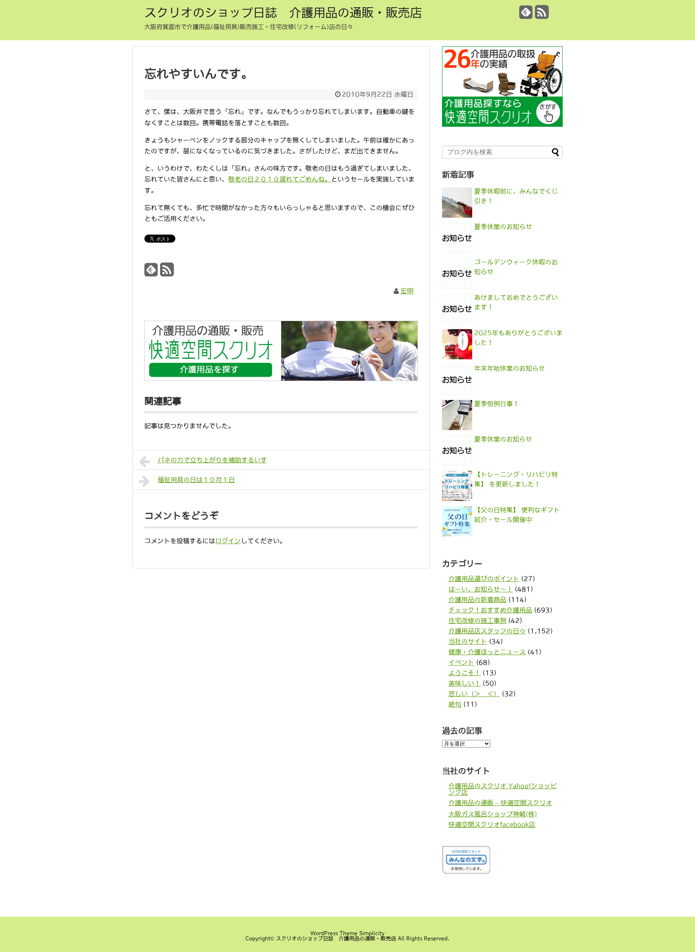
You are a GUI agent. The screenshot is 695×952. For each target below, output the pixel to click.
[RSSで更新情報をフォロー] (542, 15)
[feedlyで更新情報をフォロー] (526, 15)
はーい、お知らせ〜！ (480, 589)
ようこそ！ (464, 673)
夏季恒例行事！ (496, 403)
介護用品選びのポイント (483, 578)
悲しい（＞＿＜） (474, 693)
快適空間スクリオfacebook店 (491, 824)
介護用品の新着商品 (477, 599)
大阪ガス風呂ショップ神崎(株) (492, 814)
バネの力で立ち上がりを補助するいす (212, 460)
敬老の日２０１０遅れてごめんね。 (279, 179)
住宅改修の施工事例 (477, 620)
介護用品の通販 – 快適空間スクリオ (500, 803)
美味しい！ (464, 683)
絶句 (454, 704)
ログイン (228, 541)
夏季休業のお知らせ (503, 226)
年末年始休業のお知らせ (509, 368)
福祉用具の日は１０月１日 (196, 479)
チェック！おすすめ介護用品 (490, 610)
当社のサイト (467, 641)
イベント (461, 662)
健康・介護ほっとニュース (487, 652)
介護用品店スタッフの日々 (487, 631)
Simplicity (372, 933)
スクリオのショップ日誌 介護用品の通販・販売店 (283, 12)
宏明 (407, 291)
